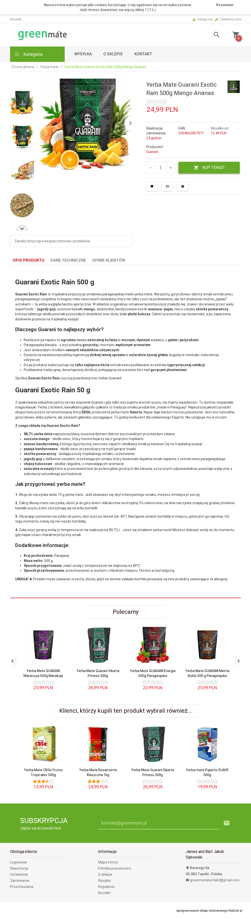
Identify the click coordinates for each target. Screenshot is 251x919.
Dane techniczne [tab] (68, 260)
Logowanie (18, 862)
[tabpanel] (125, 431)
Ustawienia (19, 874)
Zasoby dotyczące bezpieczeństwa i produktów (52, 241)
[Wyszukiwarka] (213, 35)
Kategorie (33, 54)
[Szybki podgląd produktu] (59, 629)
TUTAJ (150, 10)
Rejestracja (19, 868)
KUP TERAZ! (213, 167)
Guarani (152, 152)
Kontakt (143, 54)
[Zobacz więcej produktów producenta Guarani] (233, 86)
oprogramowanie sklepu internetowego (202, 910)
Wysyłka (83, 54)
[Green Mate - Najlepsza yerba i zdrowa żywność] (42, 35)
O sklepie (113, 54)
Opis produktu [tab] (28, 260)
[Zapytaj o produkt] (167, 186)
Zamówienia (19, 881)
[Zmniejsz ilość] (151, 168)
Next (22, 228)
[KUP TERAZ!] (59, 654)
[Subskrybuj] (226, 823)
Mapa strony (108, 862)
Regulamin (106, 887)
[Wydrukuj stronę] (182, 186)
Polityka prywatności (114, 868)
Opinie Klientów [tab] (108, 260)
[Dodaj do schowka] (152, 186)
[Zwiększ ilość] (170, 168)
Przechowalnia (21, 887)
